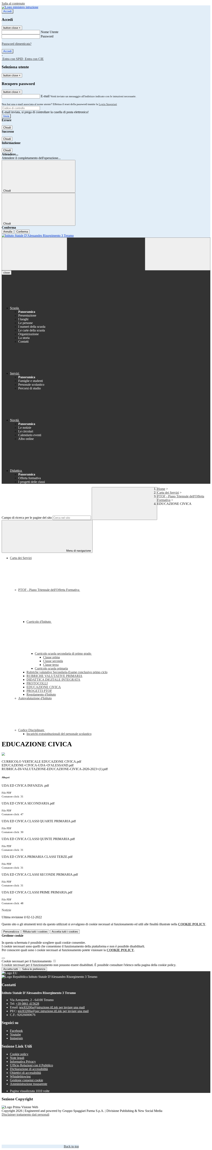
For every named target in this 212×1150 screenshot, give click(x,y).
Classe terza (51, 664)
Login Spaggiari (108, 104)
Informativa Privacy (23, 1061)
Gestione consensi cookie (26, 1080)
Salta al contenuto (13, 3)
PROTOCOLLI (37, 683)
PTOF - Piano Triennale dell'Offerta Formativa (49, 590)
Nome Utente (49, 32)
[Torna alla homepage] (106, 236)
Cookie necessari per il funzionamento (27, 961)
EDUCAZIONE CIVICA (43, 687)
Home (161, 489)
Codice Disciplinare (31, 730)
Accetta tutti (65, 931)
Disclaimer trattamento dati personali (25, 1114)
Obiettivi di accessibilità (25, 1072)
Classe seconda (53, 661)
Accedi (7, 11)
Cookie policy (19, 1054)
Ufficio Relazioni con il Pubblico (31, 1065)
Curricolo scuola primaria (51, 668)
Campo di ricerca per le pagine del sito (27, 517)
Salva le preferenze (33, 969)
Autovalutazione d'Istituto (35, 698)
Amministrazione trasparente (28, 1084)
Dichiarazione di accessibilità (29, 1069)
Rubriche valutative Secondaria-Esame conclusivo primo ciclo (66, 672)
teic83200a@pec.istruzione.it (53, 1011)
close (6, 272)
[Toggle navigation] (34, 254)
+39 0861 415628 (27, 1003)
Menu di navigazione (78, 550)
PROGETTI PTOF (39, 691)
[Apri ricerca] (177, 254)
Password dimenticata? (16, 44)
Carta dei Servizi (168, 492)
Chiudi (7, 127)
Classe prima (51, 657)
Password (47, 36)
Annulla (7, 231)
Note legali (17, 1058)
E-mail (45, 96)
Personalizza (11, 931)
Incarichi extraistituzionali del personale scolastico (59, 734)
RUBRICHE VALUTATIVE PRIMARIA (54, 676)
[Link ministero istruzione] (20, 7)
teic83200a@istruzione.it (52, 1007)
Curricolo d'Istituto (39, 621)
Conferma (22, 231)
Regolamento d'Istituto (41, 694)
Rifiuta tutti (35, 931)
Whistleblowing (20, 1076)
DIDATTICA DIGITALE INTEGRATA (53, 679)
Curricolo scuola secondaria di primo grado (63, 653)
